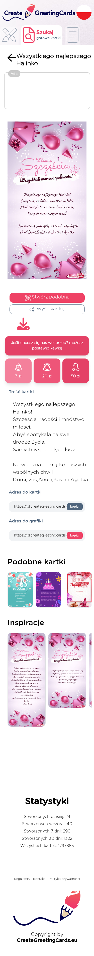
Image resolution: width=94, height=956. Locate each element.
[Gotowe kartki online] (72, 35)
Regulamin (22, 878)
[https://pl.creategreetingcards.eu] (38, 13)
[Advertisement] (47, 91)
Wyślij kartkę (50, 309)
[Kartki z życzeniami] (9, 36)
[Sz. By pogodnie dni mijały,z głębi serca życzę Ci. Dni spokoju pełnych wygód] (68, 671)
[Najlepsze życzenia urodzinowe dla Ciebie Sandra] (28, 680)
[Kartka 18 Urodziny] (22, 590)
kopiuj (74, 506)
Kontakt (39, 878)
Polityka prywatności (64, 878)
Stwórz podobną (50, 297)
